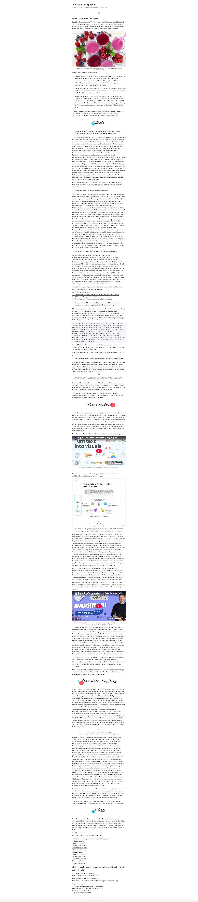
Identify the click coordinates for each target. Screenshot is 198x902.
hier (85, 349)
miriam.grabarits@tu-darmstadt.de (87, 875)
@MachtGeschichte (85, 886)
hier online (92, 349)
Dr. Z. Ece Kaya (88, 289)
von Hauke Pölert (102, 474)
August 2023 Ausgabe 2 (79, 843)
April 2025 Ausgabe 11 (78, 863)
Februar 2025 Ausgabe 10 (79, 861)
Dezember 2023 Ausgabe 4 (79, 848)
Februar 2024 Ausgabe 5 (79, 850)
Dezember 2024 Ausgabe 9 (79, 859)
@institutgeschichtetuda (84, 893)
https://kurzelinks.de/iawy (110, 881)
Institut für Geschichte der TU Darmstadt (91, 888)
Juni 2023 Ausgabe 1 (78, 841)
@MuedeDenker (99, 886)
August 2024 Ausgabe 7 (79, 854)
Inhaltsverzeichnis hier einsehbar (92, 371)
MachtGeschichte (84, 890)
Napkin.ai (93, 88)
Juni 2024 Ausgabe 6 (78, 852)
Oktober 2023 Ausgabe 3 (79, 845)
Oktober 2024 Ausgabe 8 (79, 856)
